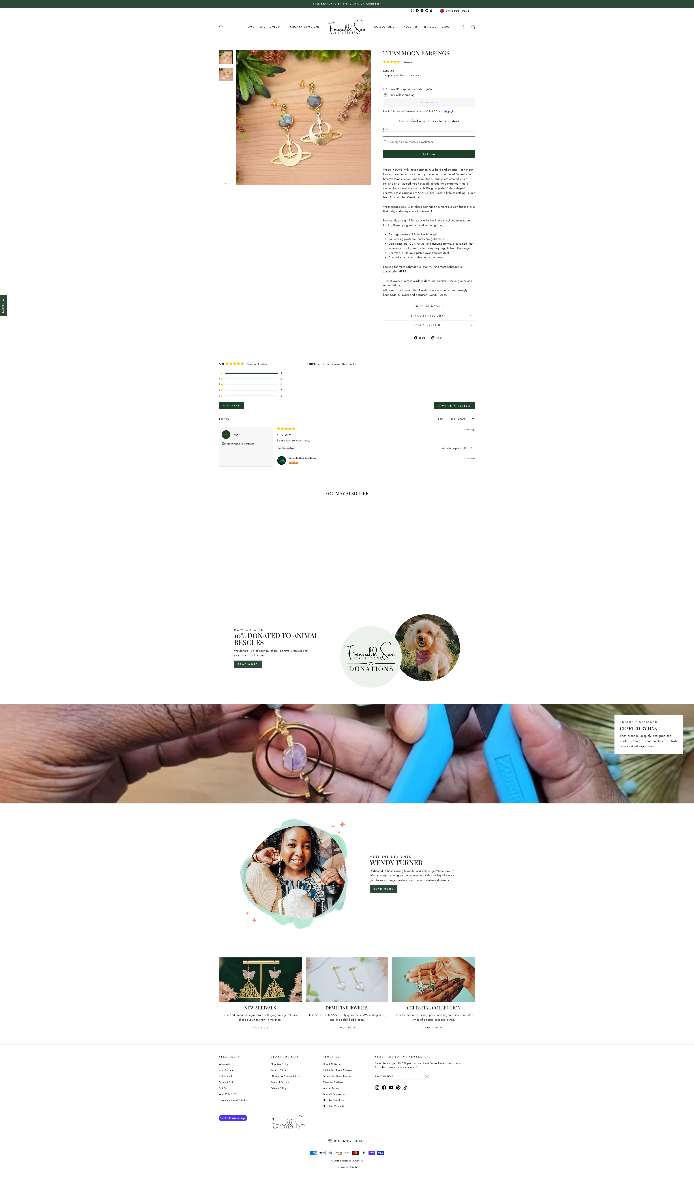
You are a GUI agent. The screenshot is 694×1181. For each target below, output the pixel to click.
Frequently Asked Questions (234, 1100)
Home (250, 27)
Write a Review (457, 406)
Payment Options (228, 1082)
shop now (260, 1027)
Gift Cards (224, 1088)
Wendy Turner (437, 295)
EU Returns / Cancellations (285, 1076)
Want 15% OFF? (228, 1094)
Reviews (429, 27)
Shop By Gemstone (305, 27)
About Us (411, 27)
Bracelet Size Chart (429, 315)
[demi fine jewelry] (347, 979)
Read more (248, 664)
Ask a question (429, 325)
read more (384, 889)
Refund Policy (278, 1070)
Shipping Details (429, 306)
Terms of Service (280, 1082)
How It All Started (332, 1064)
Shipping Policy (279, 1064)
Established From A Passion (338, 1070)
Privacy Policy (278, 1088)
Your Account (226, 1070)
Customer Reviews (333, 1082)
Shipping (388, 75)
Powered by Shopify (347, 1167)
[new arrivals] (260, 979)
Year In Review (331, 1088)
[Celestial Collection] (433, 979)
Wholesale (224, 1064)
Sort (441, 419)
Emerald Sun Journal (334, 1094)
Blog (445, 27)
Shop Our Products (333, 1106)
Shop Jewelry (271, 27)
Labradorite (422, 257)
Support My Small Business (337, 1076)
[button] (397, 62)
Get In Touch (226, 1076)
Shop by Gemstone (333, 1100)
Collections (384, 27)
